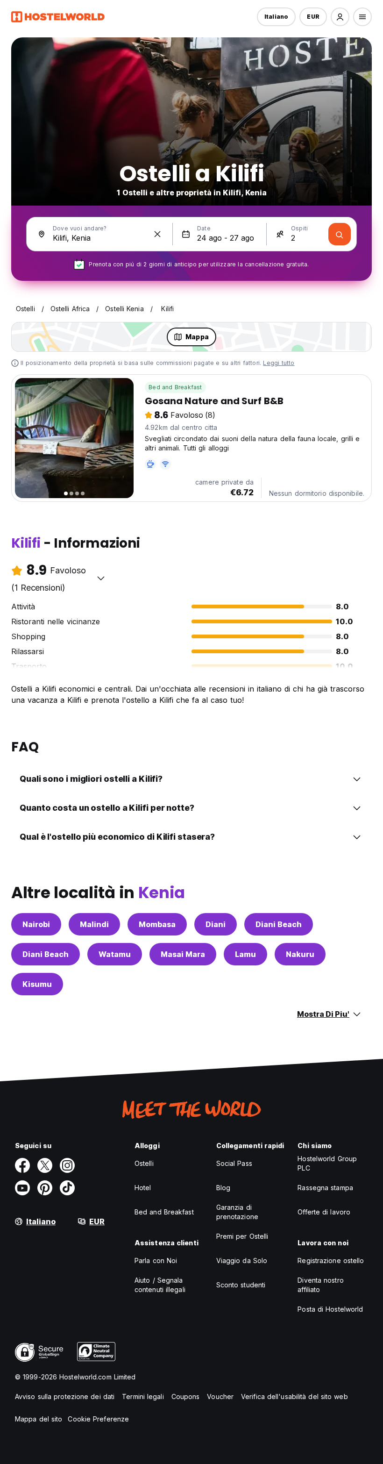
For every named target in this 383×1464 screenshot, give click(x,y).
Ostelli (144, 1163)
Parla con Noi (156, 1260)
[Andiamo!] (339, 234)
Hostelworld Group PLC (327, 1163)
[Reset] (157, 234)
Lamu (245, 954)
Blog (223, 1188)
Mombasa (157, 924)
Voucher (220, 1396)
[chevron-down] (101, 578)
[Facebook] (22, 1165)
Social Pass (234, 1163)
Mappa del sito (38, 1419)
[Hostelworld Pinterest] (44, 1187)
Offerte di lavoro (324, 1212)
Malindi (94, 924)
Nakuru (300, 954)
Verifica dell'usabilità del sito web (294, 1396)
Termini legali (142, 1396)
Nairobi (36, 924)
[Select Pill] (340, 16)
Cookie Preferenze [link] (98, 1419)
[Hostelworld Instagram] (67, 1165)
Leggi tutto (278, 362)
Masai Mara (183, 954)
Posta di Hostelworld (330, 1309)
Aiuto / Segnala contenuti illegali (160, 1284)
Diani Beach (278, 924)
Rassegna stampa (325, 1188)
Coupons (185, 1396)
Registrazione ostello (331, 1260)
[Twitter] (44, 1165)
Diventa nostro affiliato (320, 1284)
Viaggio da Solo (242, 1260)
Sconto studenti (241, 1285)
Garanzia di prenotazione (237, 1212)
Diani (216, 924)
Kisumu (37, 984)
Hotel (143, 1188)
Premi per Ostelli (242, 1236)
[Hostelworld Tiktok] (67, 1187)
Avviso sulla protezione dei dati (64, 1396)
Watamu (115, 954)
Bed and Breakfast (175, 387)
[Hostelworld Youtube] (22, 1187)
